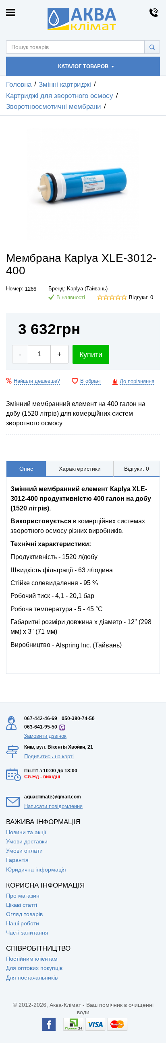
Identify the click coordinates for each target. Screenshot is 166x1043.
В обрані (90, 381)
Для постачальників (32, 977)
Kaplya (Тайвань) (87, 289)
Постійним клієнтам (32, 958)
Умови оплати (24, 850)
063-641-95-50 (40, 727)
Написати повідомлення (53, 806)
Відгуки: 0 (141, 297)
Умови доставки (27, 841)
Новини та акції (26, 832)
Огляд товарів (24, 914)
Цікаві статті (21, 905)
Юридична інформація (36, 869)
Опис (26, 468)
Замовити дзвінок (45, 736)
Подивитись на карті (49, 756)
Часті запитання (27, 932)
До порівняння (137, 381)
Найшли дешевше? (37, 381)
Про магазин (22, 895)
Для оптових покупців (34, 968)
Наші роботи (22, 923)
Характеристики (80, 468)
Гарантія (17, 860)
